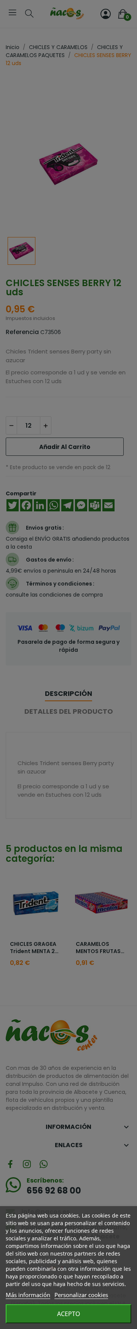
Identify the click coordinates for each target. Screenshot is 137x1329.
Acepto (68, 1314)
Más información (28, 1295)
